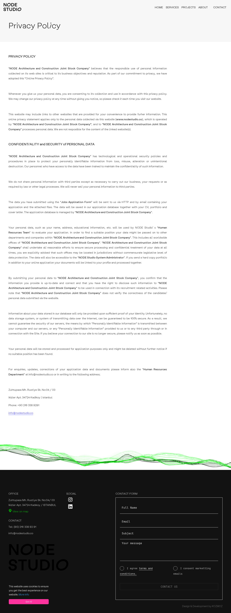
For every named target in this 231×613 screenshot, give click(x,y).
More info (24, 594)
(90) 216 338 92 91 (25, 526)
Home (159, 7)
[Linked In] (70, 507)
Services (172, 7)
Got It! (29, 601)
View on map (20, 511)
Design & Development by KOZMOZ (202, 606)
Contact (219, 7)
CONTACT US (169, 586)
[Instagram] (70, 500)
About (203, 7)
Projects (188, 7)
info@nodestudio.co (20, 412)
